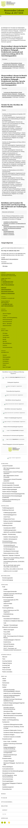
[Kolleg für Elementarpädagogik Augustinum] (14, 430)
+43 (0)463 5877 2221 (7, 304)
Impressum (3, 287)
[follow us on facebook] (2, 822)
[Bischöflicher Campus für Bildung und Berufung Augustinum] (14, 377)
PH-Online (5, 266)
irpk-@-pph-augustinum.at (7, 305)
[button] (14, 463)
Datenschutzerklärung (6, 289)
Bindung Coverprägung (9, 234)
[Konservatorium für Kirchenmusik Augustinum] (14, 439)
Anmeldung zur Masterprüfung (11, 222)
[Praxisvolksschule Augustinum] (14, 395)
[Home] (8, 6)
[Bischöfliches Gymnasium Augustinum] (14, 413)
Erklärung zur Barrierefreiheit (8, 293)
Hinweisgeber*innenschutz (7, 291)
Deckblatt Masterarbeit (9, 231)
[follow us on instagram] (5, 822)
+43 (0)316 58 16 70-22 (7, 281)
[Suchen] (1, 814)
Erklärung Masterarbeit (9, 233)
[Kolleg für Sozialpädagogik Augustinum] (14, 422)
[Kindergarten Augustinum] (14, 386)
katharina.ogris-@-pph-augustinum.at (9, 259)
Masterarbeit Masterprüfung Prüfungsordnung (14, 226)
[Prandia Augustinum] (14, 458)
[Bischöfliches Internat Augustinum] (14, 404)
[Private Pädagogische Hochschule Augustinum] (14, 451)
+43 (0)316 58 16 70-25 (6, 263)
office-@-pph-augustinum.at (7, 284)
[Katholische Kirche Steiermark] (9, 822)
